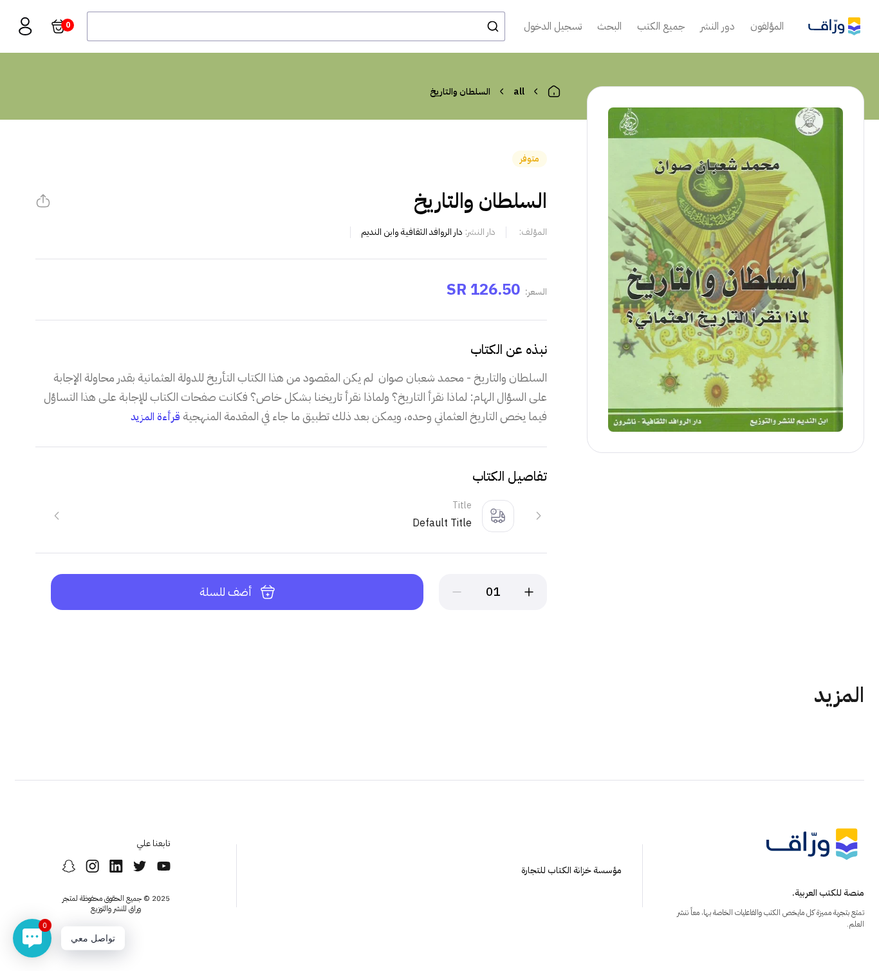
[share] (43, 200)
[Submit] (489, 26)
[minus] (457, 592)
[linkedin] (116, 866)
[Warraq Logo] (834, 26)
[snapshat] (68, 866)
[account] (25, 26)
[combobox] (296, 26)
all (519, 91)
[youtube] (164, 866)
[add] (529, 592)
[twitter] (140, 866)
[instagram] (92, 866)
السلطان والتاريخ (460, 91)
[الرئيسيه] (554, 91)
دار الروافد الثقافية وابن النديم (412, 232)
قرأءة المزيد (155, 417)
